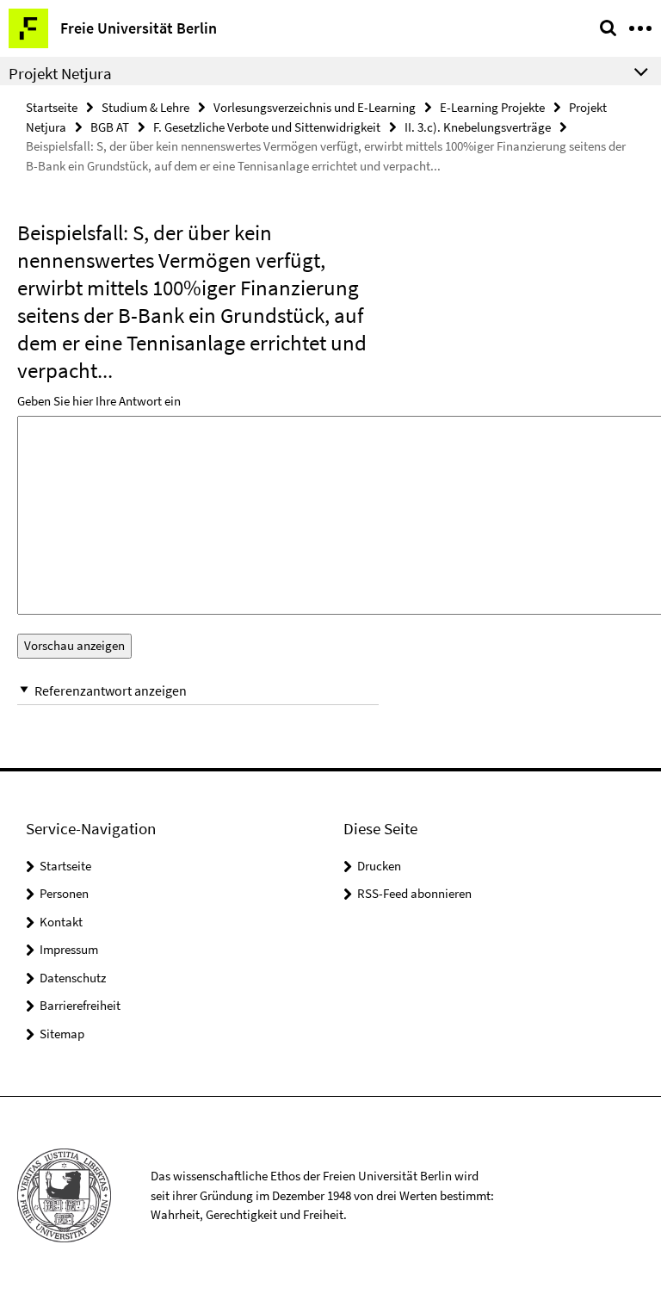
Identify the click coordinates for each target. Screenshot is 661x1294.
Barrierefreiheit (80, 1005)
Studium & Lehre (145, 107)
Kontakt (61, 921)
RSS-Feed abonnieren (414, 893)
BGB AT (109, 127)
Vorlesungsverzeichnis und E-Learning (314, 107)
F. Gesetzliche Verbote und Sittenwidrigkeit (266, 127)
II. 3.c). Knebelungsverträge (478, 127)
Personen (64, 893)
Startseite (51, 107)
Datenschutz (73, 977)
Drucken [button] (379, 866)
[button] (198, 691)
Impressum (69, 949)
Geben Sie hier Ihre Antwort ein (99, 401)
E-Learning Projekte (492, 107)
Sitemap (62, 1033)
